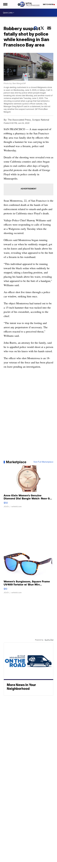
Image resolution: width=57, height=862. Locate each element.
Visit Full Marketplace (43, 462)
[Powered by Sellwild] (49, 640)
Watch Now (48, 4)
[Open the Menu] (5, 4)
